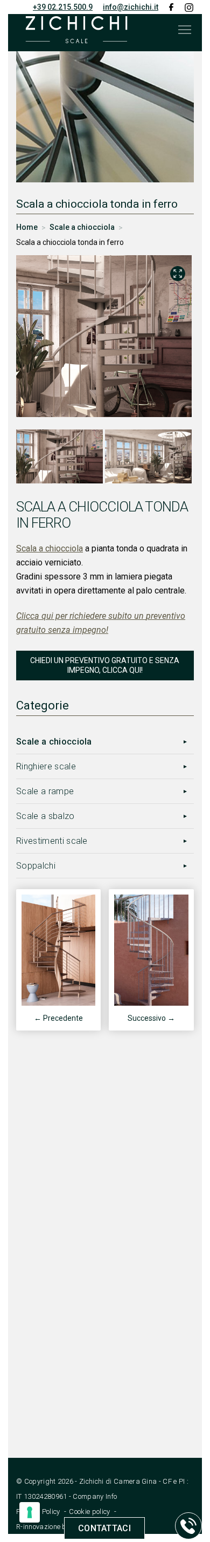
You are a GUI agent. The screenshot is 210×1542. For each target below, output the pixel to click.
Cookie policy (89, 1511)
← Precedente (58, 1018)
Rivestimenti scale (52, 841)
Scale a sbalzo (45, 816)
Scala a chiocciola (49, 548)
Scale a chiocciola (54, 741)
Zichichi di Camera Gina (118, 1481)
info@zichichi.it (130, 7)
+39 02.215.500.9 (63, 7)
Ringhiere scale (46, 766)
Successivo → (151, 1018)
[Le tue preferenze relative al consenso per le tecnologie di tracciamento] (29, 1512)
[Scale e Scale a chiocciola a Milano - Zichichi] (76, 29)
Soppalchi (35, 866)
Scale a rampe (45, 791)
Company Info (95, 1496)
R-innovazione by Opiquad (58, 1527)
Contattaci (104, 1528)
